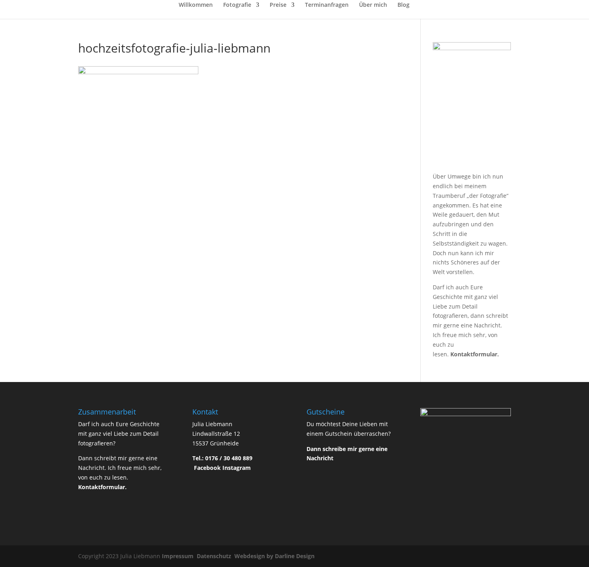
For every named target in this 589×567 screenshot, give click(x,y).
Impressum (178, 556)
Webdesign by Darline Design (275, 556)
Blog (403, 5)
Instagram (236, 467)
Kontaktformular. (474, 354)
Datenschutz (215, 556)
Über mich (373, 5)
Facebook (207, 467)
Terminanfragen (327, 5)
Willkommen (196, 5)
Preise (278, 5)
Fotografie (237, 5)
